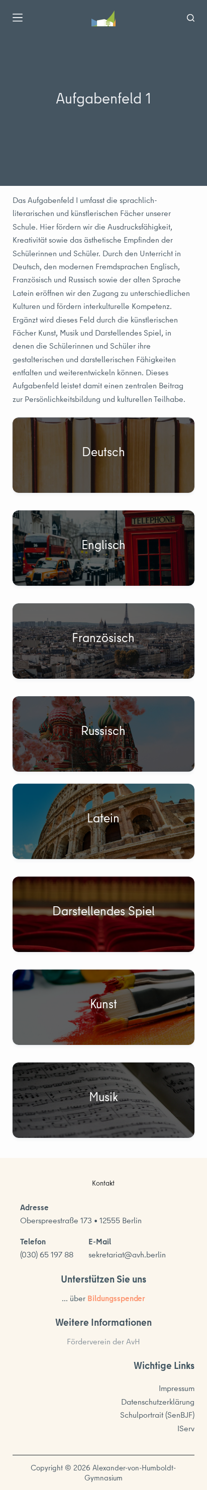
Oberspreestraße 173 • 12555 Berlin (81, 1220)
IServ (185, 1428)
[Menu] (18, 18)
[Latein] (104, 821)
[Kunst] (104, 1007)
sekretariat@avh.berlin (127, 1254)
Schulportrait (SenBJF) (157, 1414)
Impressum (176, 1388)
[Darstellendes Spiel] (104, 914)
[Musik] (104, 1100)
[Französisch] (104, 641)
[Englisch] (104, 548)
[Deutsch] (104, 455)
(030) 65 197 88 (46, 1254)
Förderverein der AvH (103, 1341)
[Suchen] (190, 18)
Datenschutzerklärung (157, 1401)
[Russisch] (104, 734)
